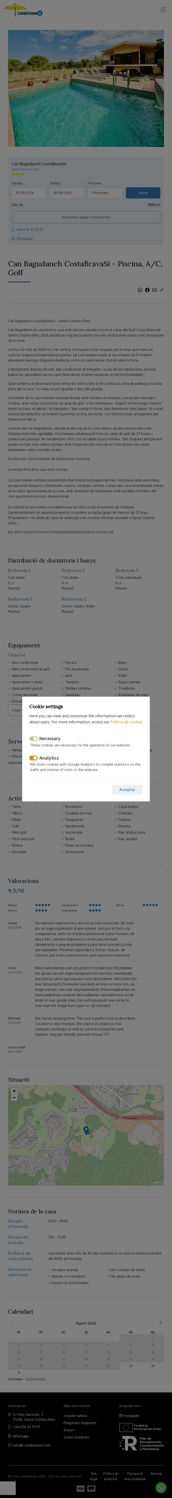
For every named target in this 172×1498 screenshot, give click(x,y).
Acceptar (127, 789)
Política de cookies (126, 721)
